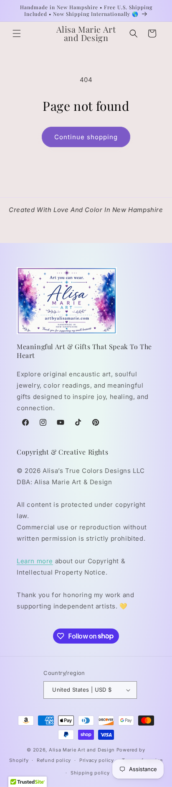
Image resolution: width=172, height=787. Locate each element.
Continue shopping (86, 137)
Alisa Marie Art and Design (82, 750)
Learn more (35, 561)
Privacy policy (96, 760)
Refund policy (54, 760)
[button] (17, 33)
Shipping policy (90, 773)
